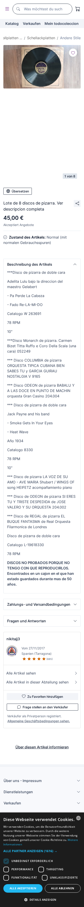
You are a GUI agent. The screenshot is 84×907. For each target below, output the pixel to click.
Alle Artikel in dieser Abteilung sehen (37, 682)
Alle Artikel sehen (21, 673)
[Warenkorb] (77, 9)
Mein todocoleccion (62, 23)
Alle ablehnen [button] (62, 888)
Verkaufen (32, 23)
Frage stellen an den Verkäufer (45, 707)
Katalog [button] (12, 23)
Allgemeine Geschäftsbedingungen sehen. (38, 721)
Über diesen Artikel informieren (42, 747)
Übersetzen (20, 191)
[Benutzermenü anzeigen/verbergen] (6, 9)
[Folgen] (73, 53)
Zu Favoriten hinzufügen (45, 696)
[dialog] (42, 859)
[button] (42, 264)
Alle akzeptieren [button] (23, 888)
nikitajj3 (13, 639)
